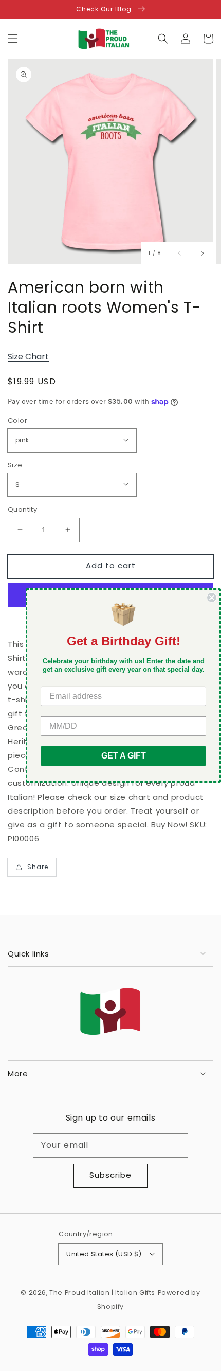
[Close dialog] (212, 597)
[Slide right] (202, 253)
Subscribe (110, 1174)
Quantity (22, 509)
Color (17, 420)
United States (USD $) (103, 1254)
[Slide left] (180, 253)
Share (37, 866)
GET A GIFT (123, 755)
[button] (13, 38)
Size (15, 465)
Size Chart (28, 357)
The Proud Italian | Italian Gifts (102, 1292)
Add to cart (111, 565)
